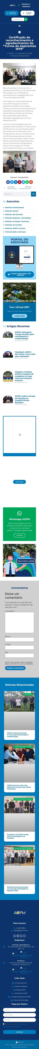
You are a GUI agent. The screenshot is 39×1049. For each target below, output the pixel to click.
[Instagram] (17, 935)
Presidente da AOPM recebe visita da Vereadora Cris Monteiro (18, 836)
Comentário (10, 611)
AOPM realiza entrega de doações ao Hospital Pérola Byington (25, 399)
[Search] (26, 19)
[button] (19, 25)
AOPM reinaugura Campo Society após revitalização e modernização (24, 335)
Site (6, 652)
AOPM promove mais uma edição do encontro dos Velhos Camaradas (19, 787)
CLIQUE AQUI (19, 316)
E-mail (8, 644)
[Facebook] (14, 935)
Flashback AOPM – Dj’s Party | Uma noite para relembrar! (25, 354)
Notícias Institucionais (20, 56)
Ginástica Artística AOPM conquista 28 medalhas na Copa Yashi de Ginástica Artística (24, 376)
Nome (8, 636)
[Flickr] (24, 935)
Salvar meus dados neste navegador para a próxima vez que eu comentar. (19, 663)
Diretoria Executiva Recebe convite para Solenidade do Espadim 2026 (17, 889)
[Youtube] (21, 935)
